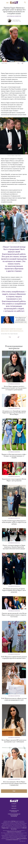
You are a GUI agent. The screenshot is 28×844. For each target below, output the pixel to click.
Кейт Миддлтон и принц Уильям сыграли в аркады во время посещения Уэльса (14, 657)
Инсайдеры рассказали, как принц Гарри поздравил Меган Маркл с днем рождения (14, 590)
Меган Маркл (5, 331)
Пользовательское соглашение (14, 811)
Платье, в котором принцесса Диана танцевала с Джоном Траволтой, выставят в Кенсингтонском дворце (14, 547)
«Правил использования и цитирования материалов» (16, 839)
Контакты (13, 808)
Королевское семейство (14, 16)
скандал (19, 329)
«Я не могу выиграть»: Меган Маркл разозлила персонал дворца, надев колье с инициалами (14, 783)
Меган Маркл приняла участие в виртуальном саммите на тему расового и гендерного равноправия (14, 388)
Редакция (13, 806)
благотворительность (16, 331)
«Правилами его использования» (14, 831)
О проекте (13, 803)
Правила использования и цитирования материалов (14, 815)
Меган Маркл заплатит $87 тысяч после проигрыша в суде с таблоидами (14, 741)
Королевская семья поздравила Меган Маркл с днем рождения (14, 480)
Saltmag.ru (13, 821)
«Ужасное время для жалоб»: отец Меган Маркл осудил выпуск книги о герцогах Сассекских (14, 615)
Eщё (14, 791)
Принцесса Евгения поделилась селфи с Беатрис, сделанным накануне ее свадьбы (14, 456)
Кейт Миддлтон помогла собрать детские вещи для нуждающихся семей (14, 699)
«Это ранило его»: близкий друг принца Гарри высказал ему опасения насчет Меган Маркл (14, 412)
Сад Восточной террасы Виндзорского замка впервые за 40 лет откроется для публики (14, 522)
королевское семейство (9, 329)
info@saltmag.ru (5, 827)
